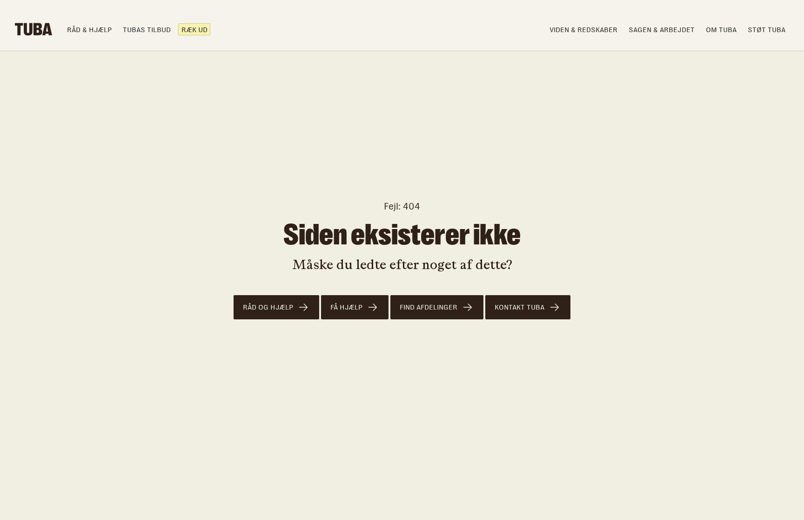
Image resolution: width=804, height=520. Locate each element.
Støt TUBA (766, 29)
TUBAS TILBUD (147, 29)
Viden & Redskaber (583, 29)
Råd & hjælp (89, 29)
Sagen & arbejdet (662, 29)
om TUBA (721, 29)
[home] (33, 29)
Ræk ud (194, 29)
